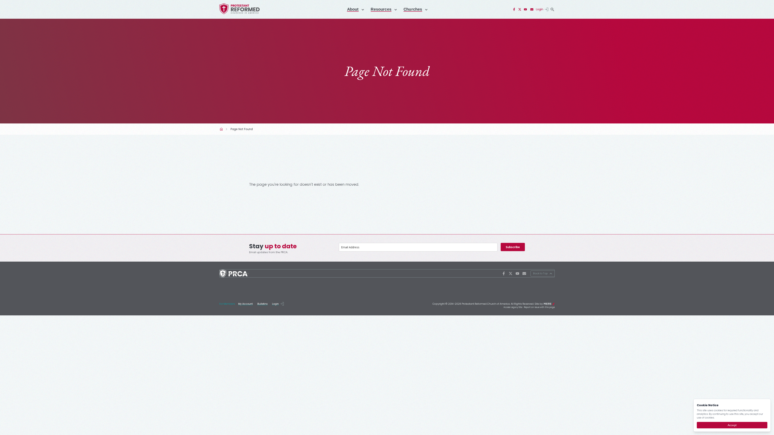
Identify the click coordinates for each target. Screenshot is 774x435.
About (353, 9)
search (552, 9)
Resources (381, 9)
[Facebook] (514, 9)
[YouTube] (525, 9)
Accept (732, 425)
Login (539, 9)
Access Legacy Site (513, 307)
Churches (413, 9)
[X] (519, 9)
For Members (227, 304)
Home (221, 129)
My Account (245, 304)
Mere (552, 303)
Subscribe (513, 247)
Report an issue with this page (539, 307)
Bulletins (262, 304)
